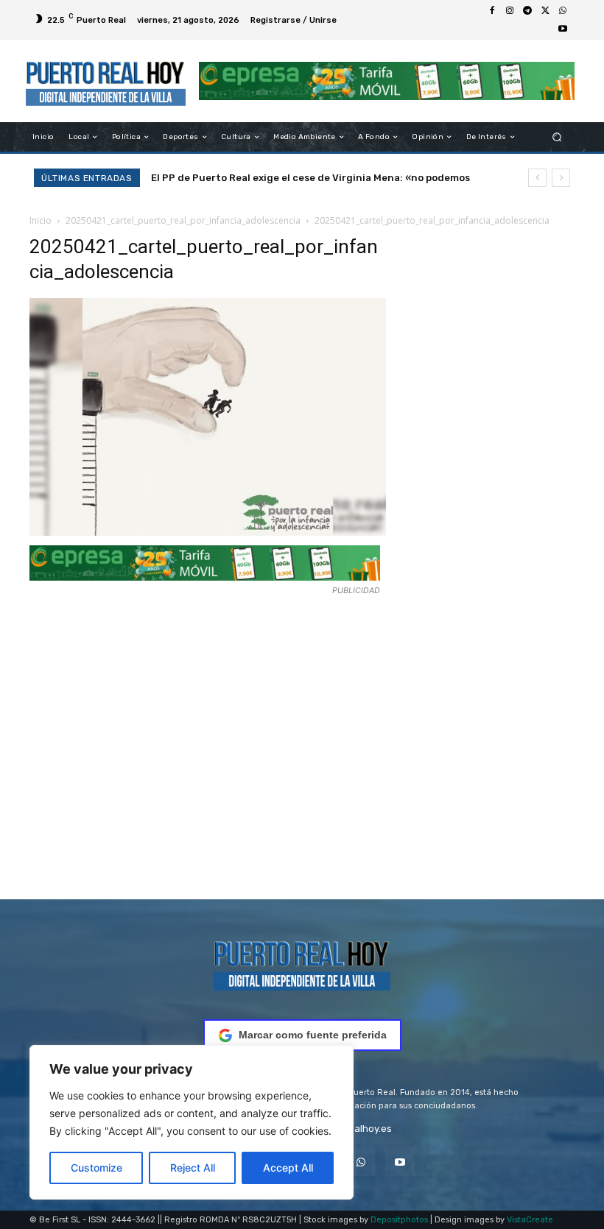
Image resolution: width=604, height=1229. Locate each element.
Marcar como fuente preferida (313, 1035)
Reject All (192, 1167)
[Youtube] (563, 29)
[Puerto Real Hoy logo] (302, 963)
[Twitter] (545, 11)
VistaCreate (530, 1220)
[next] (561, 178)
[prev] (537, 178)
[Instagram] (510, 11)
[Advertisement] (207, 742)
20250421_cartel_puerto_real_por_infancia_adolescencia (183, 220)
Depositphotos (399, 1220)
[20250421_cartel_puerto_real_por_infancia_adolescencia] (207, 531)
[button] (557, 137)
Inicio (40, 220)
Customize (96, 1167)
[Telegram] (527, 11)
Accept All (288, 1167)
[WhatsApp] (563, 11)
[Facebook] (492, 11)
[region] (191, 1122)
